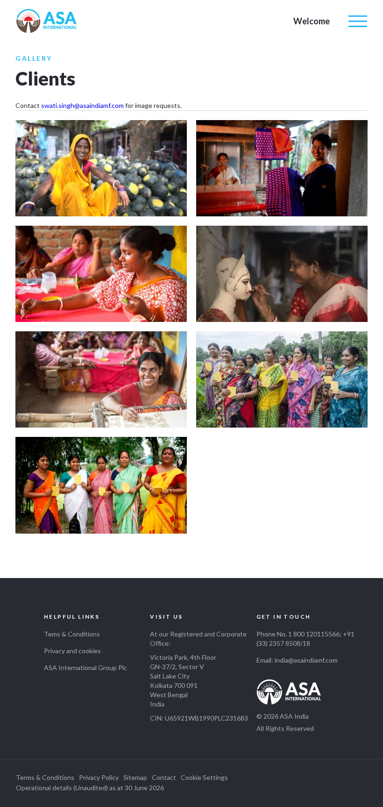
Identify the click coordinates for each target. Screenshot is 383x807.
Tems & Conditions (72, 634)
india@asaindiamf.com (306, 660)
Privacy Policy (99, 777)
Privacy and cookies (72, 651)
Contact (164, 777)
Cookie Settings (204, 777)
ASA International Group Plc (85, 667)
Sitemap (135, 777)
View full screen (101, 168)
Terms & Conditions (45, 777)
